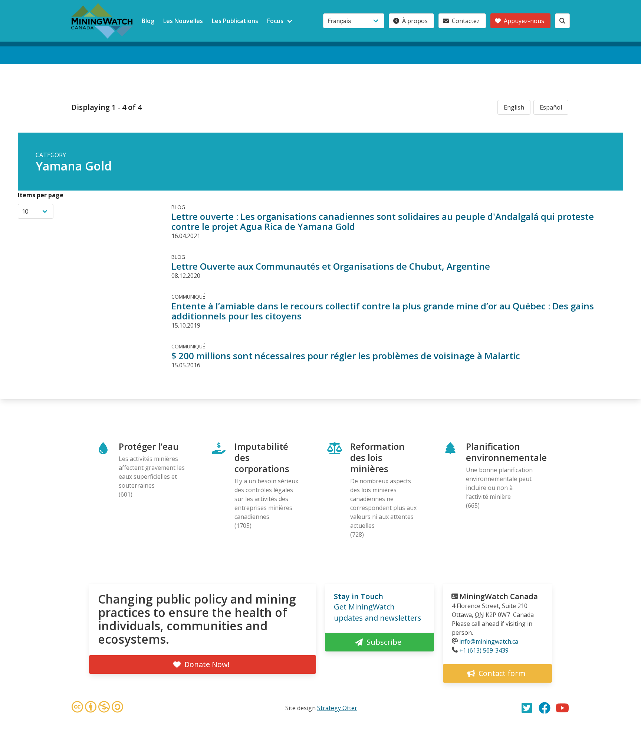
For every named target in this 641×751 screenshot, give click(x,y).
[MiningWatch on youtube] (562, 707)
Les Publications (235, 21)
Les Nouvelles (183, 21)
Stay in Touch (358, 596)
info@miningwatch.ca (488, 641)
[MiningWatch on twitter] (526, 707)
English (514, 107)
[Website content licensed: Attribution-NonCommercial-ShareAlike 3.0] (97, 708)
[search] (562, 20)
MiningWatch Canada (498, 596)
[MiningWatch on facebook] (544, 707)
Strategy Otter (337, 708)
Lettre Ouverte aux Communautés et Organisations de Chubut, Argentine (330, 266)
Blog (148, 21)
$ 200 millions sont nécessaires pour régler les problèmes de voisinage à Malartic (345, 356)
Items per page (40, 195)
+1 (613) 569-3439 (484, 650)
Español (551, 107)
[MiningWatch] (102, 21)
